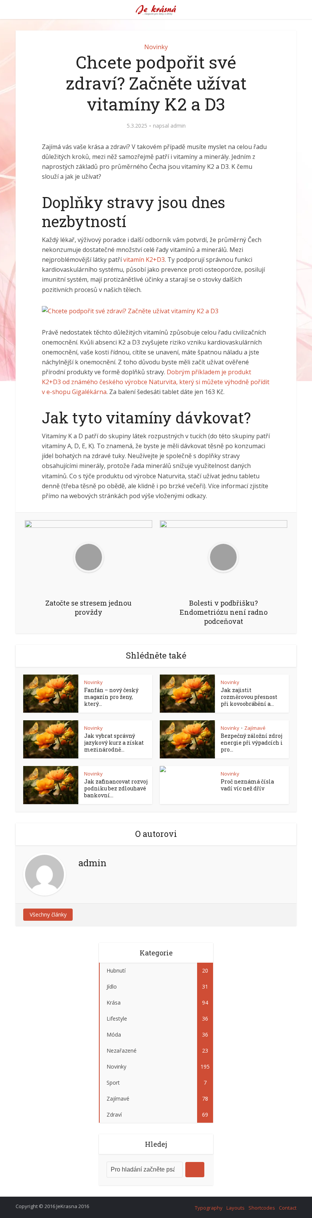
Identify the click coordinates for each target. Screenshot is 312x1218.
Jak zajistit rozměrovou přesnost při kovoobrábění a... (249, 696)
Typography (209, 1207)
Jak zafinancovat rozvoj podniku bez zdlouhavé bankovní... (116, 788)
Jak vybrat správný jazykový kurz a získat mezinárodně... (114, 742)
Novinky (156, 47)
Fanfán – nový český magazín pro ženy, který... (111, 696)
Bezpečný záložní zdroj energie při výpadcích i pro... (252, 742)
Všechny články (48, 914)
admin (178, 125)
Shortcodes (261, 1207)
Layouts (235, 1207)
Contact (287, 1207)
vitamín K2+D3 (144, 259)
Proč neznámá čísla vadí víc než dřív (247, 785)
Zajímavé (255, 727)
